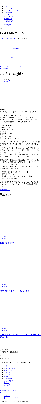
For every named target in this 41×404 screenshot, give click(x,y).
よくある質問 (9, 21)
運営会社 (7, 396)
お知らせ (7, 376)
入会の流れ (8, 12)
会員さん (7, 81)
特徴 (5, 6)
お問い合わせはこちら (8, 390)
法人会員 (7, 385)
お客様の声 (8, 19)
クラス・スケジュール (12, 10)
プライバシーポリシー (12, 398)
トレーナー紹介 (9, 17)
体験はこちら (5, 190)
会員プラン (8, 8)
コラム (6, 383)
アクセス (7, 15)
